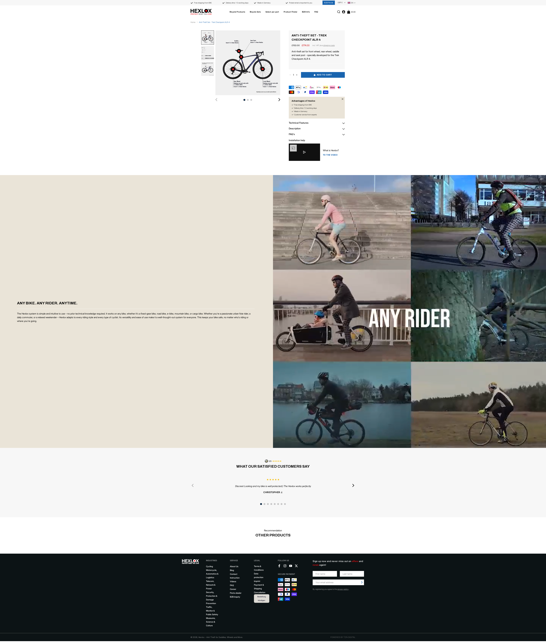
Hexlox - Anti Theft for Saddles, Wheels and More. (220, 637)
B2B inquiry (235, 597)
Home (193, 22)
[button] (237, 11)
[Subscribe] (362, 582)
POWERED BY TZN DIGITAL (342, 637)
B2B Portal (328, 3)
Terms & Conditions (259, 568)
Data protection (258, 575)
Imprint (257, 581)
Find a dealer (235, 593)
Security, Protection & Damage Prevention (211, 597)
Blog (232, 570)
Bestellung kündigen (261, 598)
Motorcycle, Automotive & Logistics (212, 574)
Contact (233, 574)
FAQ (232, 585)
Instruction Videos (235, 580)
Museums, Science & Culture (210, 622)
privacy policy (343, 589)
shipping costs (329, 45)
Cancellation (259, 592)
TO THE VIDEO (330, 155)
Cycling (209, 566)
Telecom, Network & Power (210, 585)
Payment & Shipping (259, 587)
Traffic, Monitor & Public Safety (212, 611)
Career (233, 589)
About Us (234, 566)
